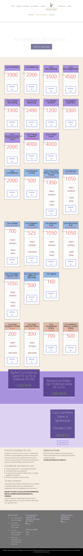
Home (13, 6)
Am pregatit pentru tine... (41, 39)
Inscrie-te (12, 87)
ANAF (27, 532)
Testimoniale (35, 6)
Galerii (43, 6)
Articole (31, 14)
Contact (52, 14)
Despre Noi (61, 6)
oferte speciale (41, 46)
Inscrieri (26, 6)
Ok (42, 554)
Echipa (69, 6)
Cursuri (19, 6)
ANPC (27, 534)
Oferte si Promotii (41, 14)
